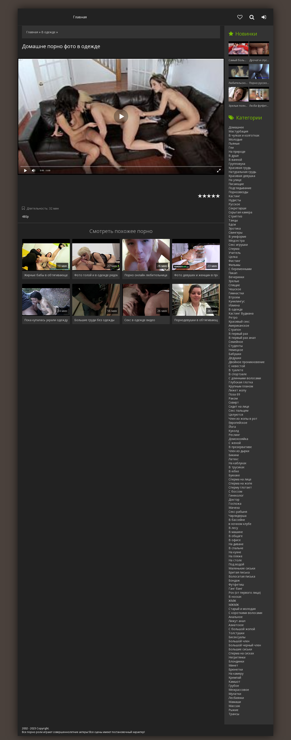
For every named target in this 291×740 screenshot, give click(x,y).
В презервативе (240, 447)
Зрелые (234, 281)
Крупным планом (241, 386)
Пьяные (234, 143)
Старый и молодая (242, 609)
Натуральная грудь (242, 172)
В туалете (236, 370)
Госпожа (235, 503)
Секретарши (237, 208)
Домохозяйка (238, 439)
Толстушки (236, 633)
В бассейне (237, 520)
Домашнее (236, 127)
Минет (233, 665)
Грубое (234, 686)
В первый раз (238, 334)
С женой (235, 443)
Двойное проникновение (247, 362)
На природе (237, 151)
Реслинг (234, 435)
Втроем (234, 297)
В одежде (236, 309)
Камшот (234, 682)
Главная (80, 17)
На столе (235, 560)
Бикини (234, 455)
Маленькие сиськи (242, 568)
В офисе (235, 540)
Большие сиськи (240, 649)
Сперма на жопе (240, 483)
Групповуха (237, 164)
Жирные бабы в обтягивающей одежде (46, 275)
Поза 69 (234, 394)
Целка (233, 257)
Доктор (234, 499)
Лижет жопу (237, 390)
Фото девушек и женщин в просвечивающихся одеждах (196, 275)
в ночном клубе (240, 524)
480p (25, 216)
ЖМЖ (232, 601)
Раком (233, 398)
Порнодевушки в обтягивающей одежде (196, 320)
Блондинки (236, 661)
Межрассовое (239, 690)
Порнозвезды (238, 192)
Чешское (235, 289)
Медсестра (237, 241)
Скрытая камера (240, 212)
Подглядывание (240, 188)
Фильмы (234, 265)
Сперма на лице (240, 479)
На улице (235, 180)
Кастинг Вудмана (241, 313)
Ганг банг (235, 588)
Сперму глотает (240, 487)
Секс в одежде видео (139, 320)
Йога (232, 427)
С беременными (240, 269)
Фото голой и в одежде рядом (96, 275)
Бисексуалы (237, 637)
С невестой (237, 366)
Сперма (234, 249)
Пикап (233, 273)
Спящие (234, 285)
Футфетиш (236, 584)
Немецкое (236, 350)
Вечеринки (236, 277)
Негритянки (237, 657)
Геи (231, 147)
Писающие (236, 184)
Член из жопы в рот (243, 419)
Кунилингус (237, 301)
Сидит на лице (239, 406)
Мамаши (235, 702)
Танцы (233, 220)
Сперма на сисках (241, 653)
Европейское (238, 423)
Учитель (235, 253)
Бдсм (232, 224)
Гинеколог (236, 495)
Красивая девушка (242, 176)
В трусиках (236, 467)
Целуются (236, 414)
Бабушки (235, 354)
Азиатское (236, 625)
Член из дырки (239, 451)
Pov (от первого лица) (245, 593)
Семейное (236, 342)
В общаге (236, 536)
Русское (234, 204)
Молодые (235, 139)
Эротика (235, 228)
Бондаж (234, 580)
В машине (236, 532)
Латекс (234, 459)
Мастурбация (238, 131)
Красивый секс (239, 321)
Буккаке (234, 475)
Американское (239, 325)
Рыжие (233, 710)
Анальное (236, 617)
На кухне (235, 552)
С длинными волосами (245, 378)
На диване (236, 544)
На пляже (235, 556)
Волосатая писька (242, 576)
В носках (235, 597)
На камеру (236, 673)
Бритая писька (239, 572)
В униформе (237, 236)
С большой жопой (242, 629)
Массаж (234, 706)
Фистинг (235, 261)
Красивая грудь (240, 168)
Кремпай (235, 677)
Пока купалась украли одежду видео (46, 320)
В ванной (235, 160)
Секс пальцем (238, 410)
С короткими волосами (245, 613)
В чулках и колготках (244, 135)
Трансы (234, 714)
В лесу (233, 528)
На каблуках (237, 463)
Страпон (235, 330)
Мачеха (234, 508)
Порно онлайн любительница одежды (146, 275)
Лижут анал (237, 621)
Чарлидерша (237, 516)
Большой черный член (245, 645)
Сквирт (234, 402)
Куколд (234, 431)
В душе (234, 156)
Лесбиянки (236, 698)
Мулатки (235, 694)
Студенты (236, 346)
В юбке (234, 471)
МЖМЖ (234, 605)
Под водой (236, 564)
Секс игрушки (238, 245)
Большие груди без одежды (94, 320)
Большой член (239, 641)
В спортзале (238, 374)
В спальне (236, 548)
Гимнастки (236, 293)
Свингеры (235, 232)
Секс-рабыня (238, 512)
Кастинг (234, 196)
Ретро (233, 317)
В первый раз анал (242, 338)
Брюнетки (236, 669)
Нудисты (235, 200)
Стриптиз (235, 216)
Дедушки (235, 358)
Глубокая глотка (241, 382)
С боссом (235, 491)
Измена (234, 305)
